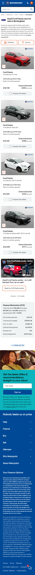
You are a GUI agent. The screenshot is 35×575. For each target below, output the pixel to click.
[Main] (14, 3)
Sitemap (19, 563)
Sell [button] (4, 442)
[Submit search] (31, 9)
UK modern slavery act (10, 567)
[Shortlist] (31, 2)
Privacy (5, 563)
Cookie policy (21, 570)
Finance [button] (6, 429)
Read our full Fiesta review (14, 288)
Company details (26, 567)
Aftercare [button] (7, 449)
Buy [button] (4, 436)
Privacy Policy (11, 407)
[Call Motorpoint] (27, 2)
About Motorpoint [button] (11, 463)
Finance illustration (25, 85)
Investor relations (9, 570)
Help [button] (5, 422)
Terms (12, 563)
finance (3, 29)
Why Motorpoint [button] (10, 456)
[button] (3, 3)
